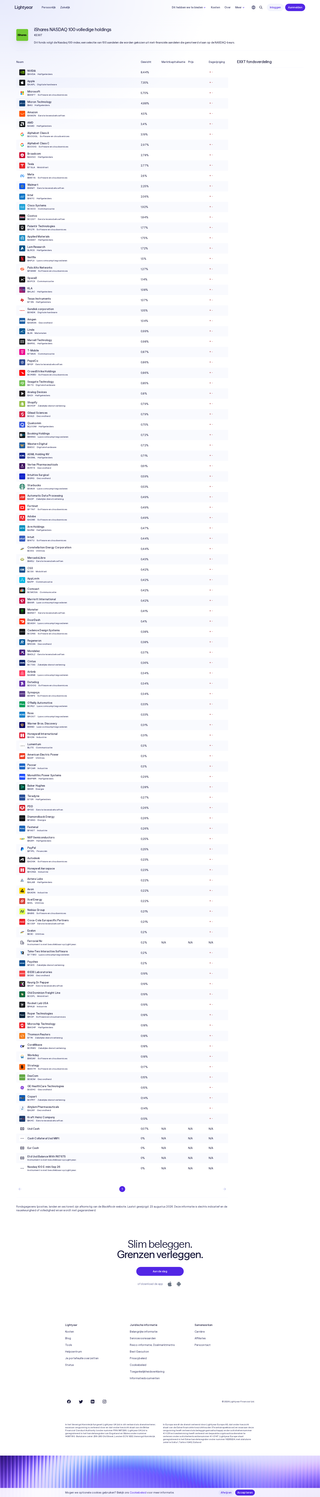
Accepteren (245, 1492)
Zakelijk (65, 7)
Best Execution (139, 1351)
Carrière (200, 1331)
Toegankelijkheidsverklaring (147, 1371)
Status (69, 1365)
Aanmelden (295, 7)
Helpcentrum (73, 1351)
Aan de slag (160, 1271)
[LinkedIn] (92, 1401)
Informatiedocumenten (145, 1378)
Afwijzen (226, 1492)
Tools (68, 1345)
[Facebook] (69, 1401)
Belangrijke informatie (143, 1331)
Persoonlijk (49, 7)
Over (227, 7)
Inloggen (275, 7)
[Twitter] (80, 1401)
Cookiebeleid (138, 1365)
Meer (238, 7)
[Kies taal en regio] (253, 7)
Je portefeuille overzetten (82, 1358)
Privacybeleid (138, 1358)
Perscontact (203, 1345)
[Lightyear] (24, 7)
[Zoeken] (261, 7)
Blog (68, 1338)
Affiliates (200, 1338)
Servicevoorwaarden (143, 1338)
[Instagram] (104, 1401)
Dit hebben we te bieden (187, 7)
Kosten (215, 7)
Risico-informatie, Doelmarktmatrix (152, 1345)
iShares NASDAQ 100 (54, 29)
